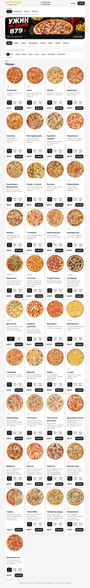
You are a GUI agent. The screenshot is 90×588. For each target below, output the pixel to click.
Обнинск (9, 11)
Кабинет (73, 3)
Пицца (9, 43)
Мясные (24, 54)
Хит (12, 54)
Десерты (66, 43)
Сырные (37, 54)
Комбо (16, 43)
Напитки (57, 43)
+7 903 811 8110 (45, 4)
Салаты (43, 43)
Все (8, 54)
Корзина (81, 3)
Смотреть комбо (78, 36)
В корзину (19, 108)
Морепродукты (51, 54)
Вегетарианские (61, 54)
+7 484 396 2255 (45, 2)
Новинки (18, 54)
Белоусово (27, 11)
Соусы (50, 43)
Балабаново (35, 11)
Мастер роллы (33, 43)
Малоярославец (18, 11)
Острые (43, 54)
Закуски (23, 43)
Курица (30, 54)
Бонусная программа (60, 582)
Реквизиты (68, 582)
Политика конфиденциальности (26, 582)
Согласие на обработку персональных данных (44, 582)
